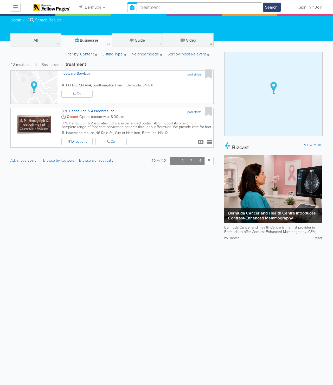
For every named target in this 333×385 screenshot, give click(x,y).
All (47, 42)
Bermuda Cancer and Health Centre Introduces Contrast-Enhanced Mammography (272, 215)
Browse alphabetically (96, 160)
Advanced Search (24, 160)
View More (313, 145)
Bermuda (92, 7)
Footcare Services (76, 73)
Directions (79, 141)
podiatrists (194, 74)
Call (79, 94)
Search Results (48, 20)
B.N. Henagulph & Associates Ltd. (88, 111)
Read (318, 238)
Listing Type (113, 54)
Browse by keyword (58, 160)
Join (319, 7)
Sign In (305, 7)
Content (87, 54)
